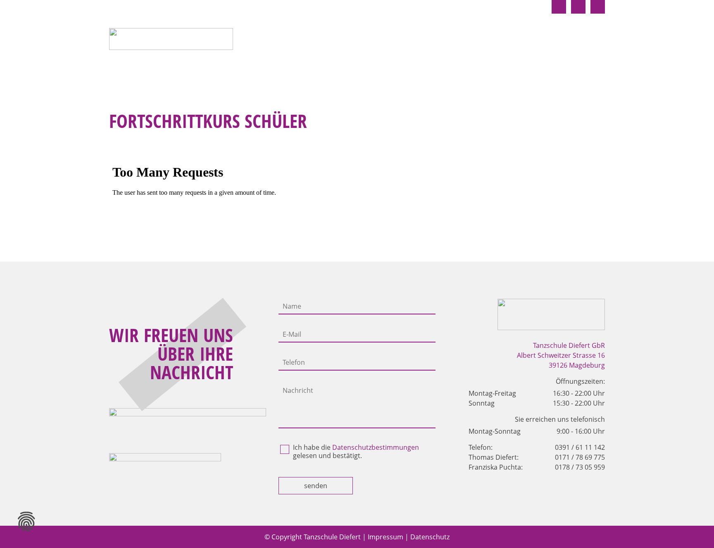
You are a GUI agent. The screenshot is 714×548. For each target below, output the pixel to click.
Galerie (590, 41)
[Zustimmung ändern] (26, 521)
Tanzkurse (330, 41)
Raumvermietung (527, 41)
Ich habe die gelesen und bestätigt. (356, 451)
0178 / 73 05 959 (580, 467)
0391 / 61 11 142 (580, 447)
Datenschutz (430, 536)
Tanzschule (387, 41)
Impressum (385, 536)
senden (315, 485)
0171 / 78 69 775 (580, 457)
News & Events (451, 41)
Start (285, 41)
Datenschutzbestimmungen (375, 447)
